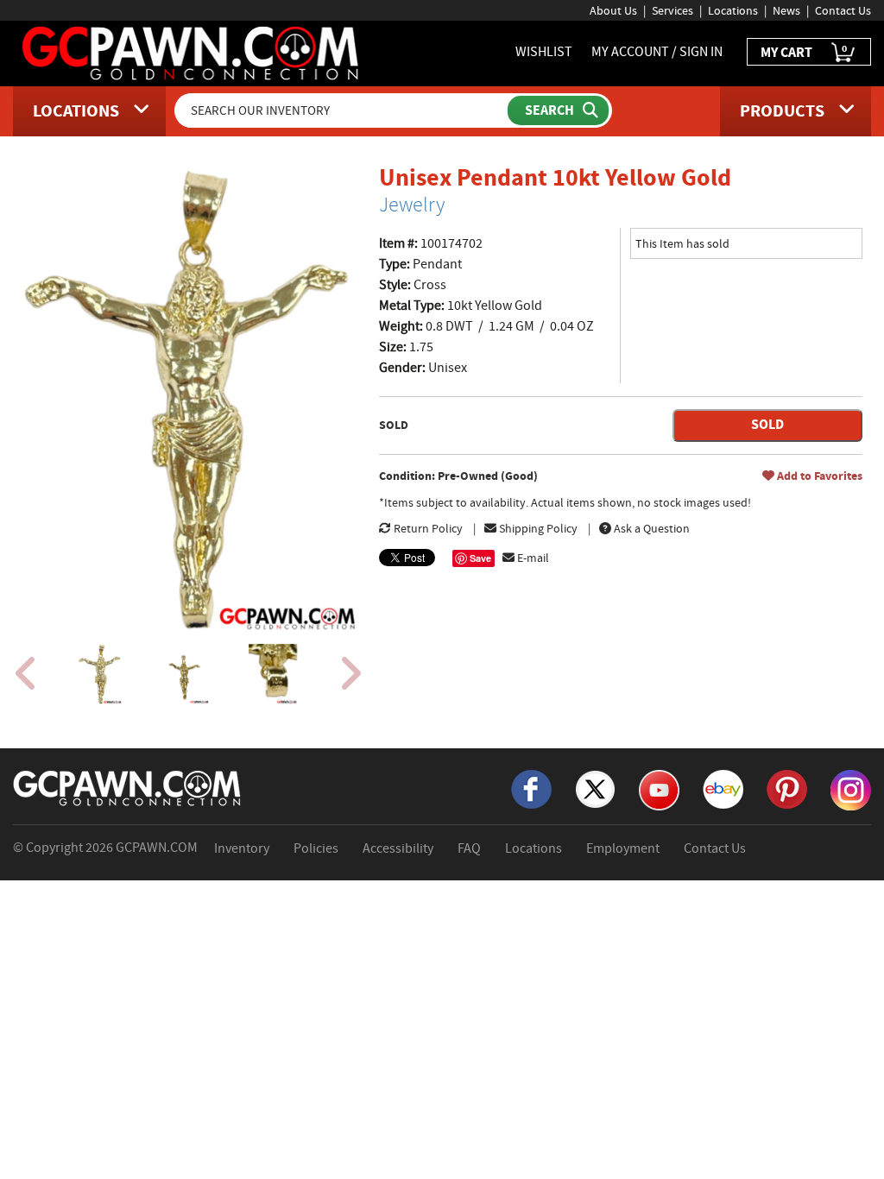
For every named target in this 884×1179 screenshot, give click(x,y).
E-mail (532, 557)
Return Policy (427, 528)
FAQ (469, 848)
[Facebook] (531, 788)
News (786, 10)
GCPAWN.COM (157, 847)
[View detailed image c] (272, 674)
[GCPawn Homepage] (192, 52)
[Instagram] (850, 789)
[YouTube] (659, 789)
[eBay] (723, 788)
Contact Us (843, 10)
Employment (623, 848)
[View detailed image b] (186, 674)
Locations (733, 10)
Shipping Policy (537, 528)
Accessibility (398, 848)
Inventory (241, 848)
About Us (613, 10)
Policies (316, 848)
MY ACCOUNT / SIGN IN (657, 51)
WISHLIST (543, 51)
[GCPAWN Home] (128, 787)
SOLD (767, 424)
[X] (595, 788)
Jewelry (412, 205)
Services (672, 10)
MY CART (804, 51)
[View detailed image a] (100, 674)
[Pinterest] (787, 788)
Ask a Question (650, 528)
